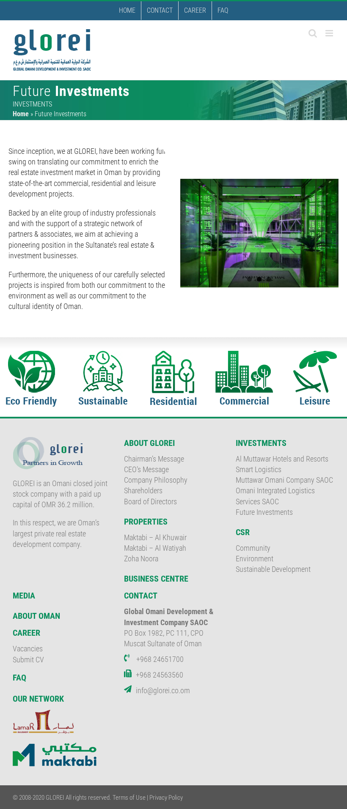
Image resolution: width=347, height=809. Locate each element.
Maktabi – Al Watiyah (155, 548)
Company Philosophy (155, 480)
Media (24, 595)
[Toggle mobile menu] (329, 33)
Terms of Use (129, 797)
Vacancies (28, 648)
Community (253, 548)
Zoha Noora (141, 558)
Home (21, 114)
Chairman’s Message (154, 458)
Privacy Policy (166, 797)
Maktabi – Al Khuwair (155, 537)
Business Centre (156, 579)
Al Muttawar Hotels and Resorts (282, 458)
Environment (254, 558)
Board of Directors (150, 501)
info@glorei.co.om (163, 690)
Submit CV (28, 659)
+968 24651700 (160, 659)
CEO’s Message (146, 469)
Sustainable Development (273, 569)
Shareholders (143, 490)
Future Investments (264, 512)
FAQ (19, 677)
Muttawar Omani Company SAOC (284, 480)
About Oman (36, 616)
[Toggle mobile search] (312, 33)
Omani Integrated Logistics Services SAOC (275, 496)
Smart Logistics (258, 469)
